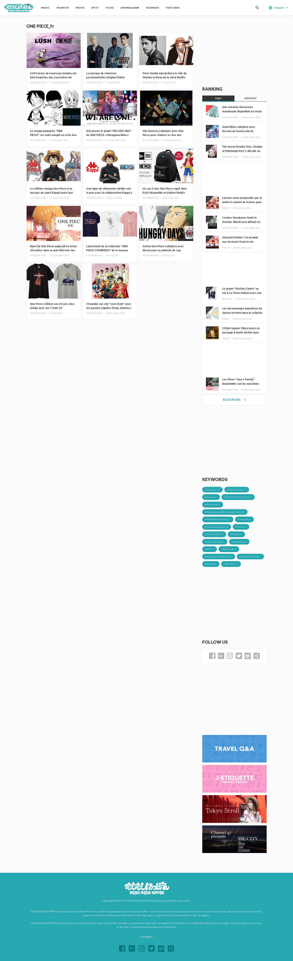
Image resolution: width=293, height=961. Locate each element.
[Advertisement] (234, 51)
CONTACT (146, 936)
